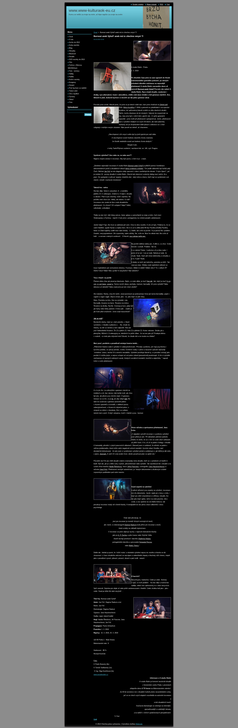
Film (70, 62)
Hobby (71, 74)
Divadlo (71, 56)
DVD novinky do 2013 (77, 59)
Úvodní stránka (138, 4)
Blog (70, 48)
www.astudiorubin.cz (101, 674)
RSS (161, 4)
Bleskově (72, 54)
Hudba (71, 77)
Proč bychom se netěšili (77, 88)
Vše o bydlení (74, 94)
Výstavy (72, 96)
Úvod (95, 32)
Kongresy (72, 82)
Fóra (70, 102)
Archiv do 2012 (74, 42)
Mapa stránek (152, 4)
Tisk (168, 4)
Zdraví (71, 99)
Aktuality (72, 51)
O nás (71, 39)
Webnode (139, 724)
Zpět (95, 719)
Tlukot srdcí (73, 91)
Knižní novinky (74, 79)
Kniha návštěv (74, 45)
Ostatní (71, 85)
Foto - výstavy (74, 71)
